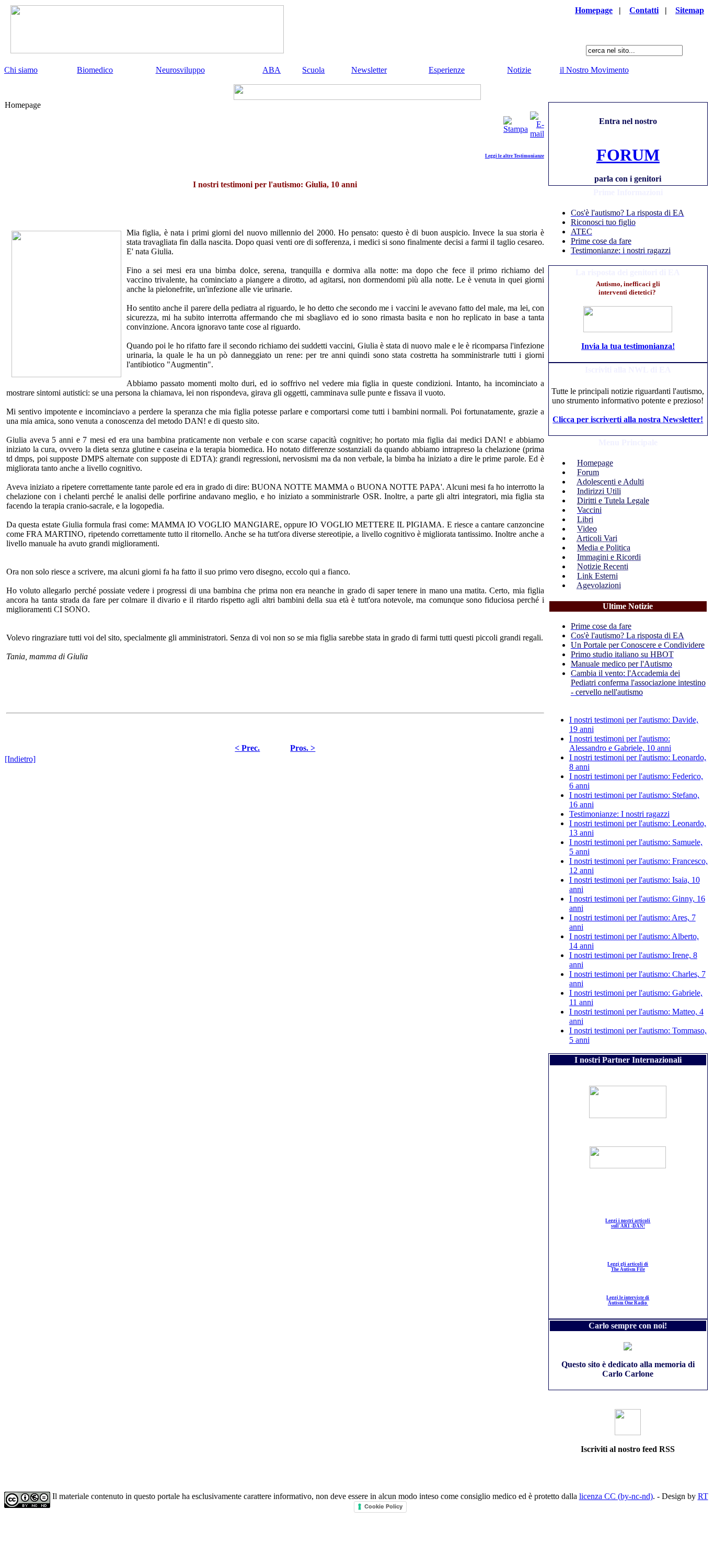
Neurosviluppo (180, 69)
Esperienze (447, 69)
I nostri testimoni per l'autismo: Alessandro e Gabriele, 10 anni (620, 743)
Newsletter (369, 69)
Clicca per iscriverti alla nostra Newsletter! (627, 419)
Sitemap (689, 10)
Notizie (519, 69)
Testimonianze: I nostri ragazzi (619, 813)
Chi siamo (21, 69)
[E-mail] (537, 122)
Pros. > (302, 748)
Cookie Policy (383, 1506)
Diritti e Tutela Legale (613, 500)
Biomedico (95, 69)
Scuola (313, 69)
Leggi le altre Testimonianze (514, 156)
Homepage (594, 10)
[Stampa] (515, 122)
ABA (271, 69)
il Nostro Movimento (594, 69)
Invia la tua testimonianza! (628, 346)
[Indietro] (20, 758)
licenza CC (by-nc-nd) (616, 1496)
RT (703, 1496)
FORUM (628, 154)
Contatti (644, 10)
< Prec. (247, 748)
